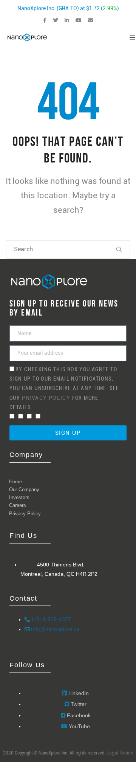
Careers (17, 505)
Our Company (24, 489)
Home (15, 481)
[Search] (119, 249)
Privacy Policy (47, 398)
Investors (19, 497)
